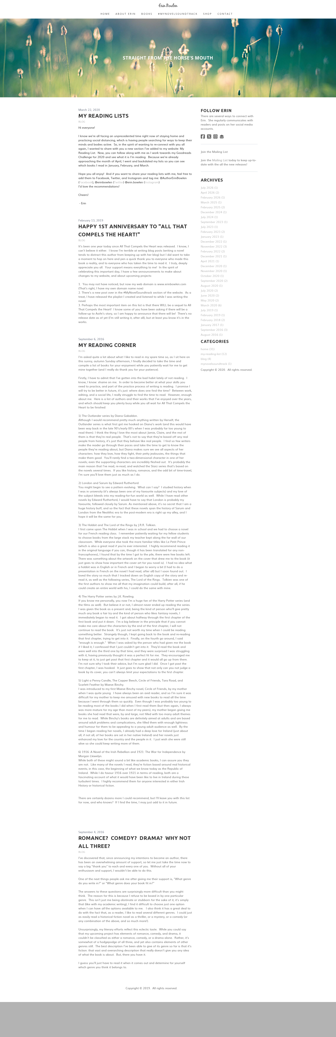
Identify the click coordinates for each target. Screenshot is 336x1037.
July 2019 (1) (209, 310)
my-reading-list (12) (214, 354)
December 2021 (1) (214, 256)
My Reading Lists (103, 116)
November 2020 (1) (214, 271)
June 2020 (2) (210, 295)
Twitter (118, 182)
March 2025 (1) (211, 202)
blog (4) (206, 359)
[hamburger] (63, 5)
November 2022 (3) (214, 246)
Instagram (152, 182)
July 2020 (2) (209, 290)
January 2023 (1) (212, 236)
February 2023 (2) (213, 231)
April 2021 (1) (210, 261)
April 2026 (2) (210, 192)
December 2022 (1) (214, 241)
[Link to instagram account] (215, 136)
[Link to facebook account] (203, 136)
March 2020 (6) (211, 305)
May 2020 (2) (210, 300)
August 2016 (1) (212, 334)
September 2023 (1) (214, 222)
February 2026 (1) (213, 197)
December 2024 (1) (214, 212)
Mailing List (220, 160)
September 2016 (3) (214, 330)
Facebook (85, 182)
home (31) (208, 349)
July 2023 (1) (209, 227)
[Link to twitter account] (209, 136)
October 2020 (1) (212, 276)
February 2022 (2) (213, 251)
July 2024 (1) (209, 217)
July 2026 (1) (209, 187)
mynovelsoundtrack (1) (216, 363)
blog (81, 121)
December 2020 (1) (214, 266)
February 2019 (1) (213, 315)
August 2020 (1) (212, 285)
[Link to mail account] (222, 136)
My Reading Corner (107, 345)
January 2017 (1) (212, 325)
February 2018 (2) (213, 320)
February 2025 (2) (213, 207)
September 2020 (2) (214, 281)
